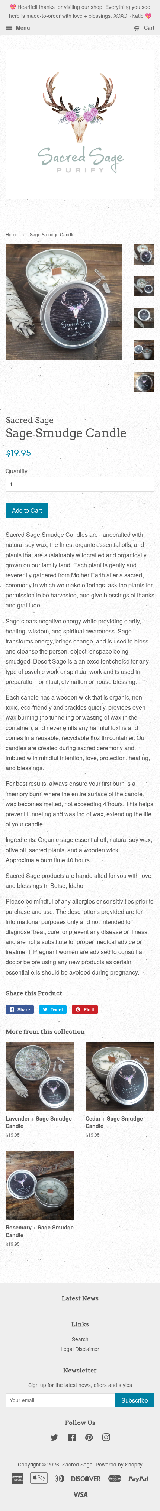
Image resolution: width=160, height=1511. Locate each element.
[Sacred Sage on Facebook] (71, 1438)
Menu (22, 27)
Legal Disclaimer (80, 1348)
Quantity (17, 471)
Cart (148, 27)
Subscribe (134, 1400)
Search (80, 1339)
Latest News (80, 1298)
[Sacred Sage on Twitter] (54, 1438)
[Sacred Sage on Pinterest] (89, 1438)
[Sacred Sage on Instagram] (106, 1438)
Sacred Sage (77, 1464)
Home (12, 234)
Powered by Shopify (119, 1464)
